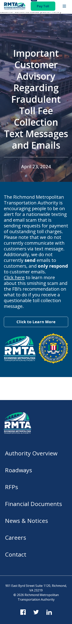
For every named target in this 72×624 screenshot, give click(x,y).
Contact (15, 554)
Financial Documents (33, 504)
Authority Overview (31, 453)
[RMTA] (14, 6)
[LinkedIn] (49, 612)
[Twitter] (36, 612)
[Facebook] (23, 612)
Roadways (18, 470)
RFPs (11, 487)
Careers (15, 537)
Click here (14, 277)
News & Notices (26, 521)
